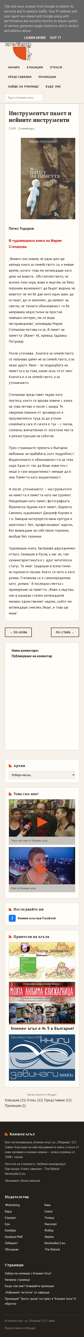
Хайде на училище (23, 86)
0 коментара (26, 128)
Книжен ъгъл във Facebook (33, 918)
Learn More (35, 38)
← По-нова (18, 632)
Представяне (54, 1100)
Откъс (31, 1100)
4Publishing (12, 1205)
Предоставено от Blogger (20, 1328)
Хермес (49, 1237)
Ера (7, 1224)
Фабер (49, 1230)
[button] (42, 822)
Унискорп (50, 1224)
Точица (49, 1218)
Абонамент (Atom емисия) (22, 1181)
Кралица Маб (14, 1237)
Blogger (52, 1094)
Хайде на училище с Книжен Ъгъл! (28, 1273)
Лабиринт (11, 1243)
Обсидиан (12, 1249)
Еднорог (10, 1218)
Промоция (13, 1105)
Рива (47, 1205)
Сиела (48, 1211)
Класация (12, 1100)
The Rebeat (52, 1169)
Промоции (47, 77)
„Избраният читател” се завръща (27, 1292)
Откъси (56, 67)
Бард (8, 1211)
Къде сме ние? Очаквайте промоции (29, 1286)
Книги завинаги (31, 1169)
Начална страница (17, 1280)
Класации (35, 67)
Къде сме (53, 86)
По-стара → (65, 632)
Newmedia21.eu (15, 1174)
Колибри (10, 1230)
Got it (55, 38)
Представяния (20, 77)
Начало (14, 67)
